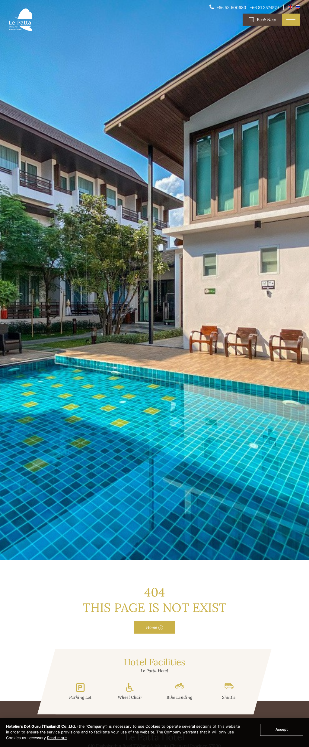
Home (152, 627)
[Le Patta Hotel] (20, 29)
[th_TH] (297, 7)
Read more (57, 738)
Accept (282, 729)
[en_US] (291, 7)
